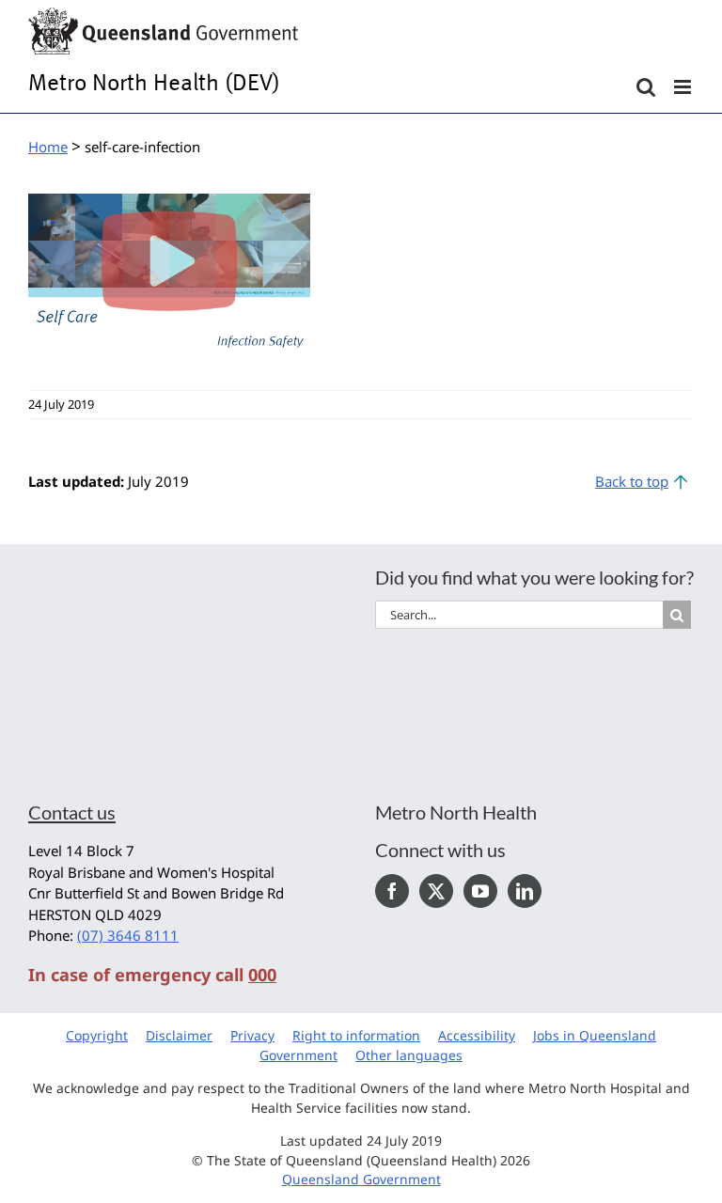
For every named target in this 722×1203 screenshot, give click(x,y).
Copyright (97, 1035)
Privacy (252, 1035)
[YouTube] (480, 891)
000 (262, 974)
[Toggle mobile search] (645, 87)
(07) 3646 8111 (128, 935)
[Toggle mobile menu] (684, 87)
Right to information (356, 1035)
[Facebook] (392, 891)
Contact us (72, 812)
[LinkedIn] (525, 891)
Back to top (631, 481)
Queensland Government (361, 1179)
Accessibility (476, 1035)
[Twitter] (436, 891)
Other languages (409, 1055)
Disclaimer (179, 1035)
